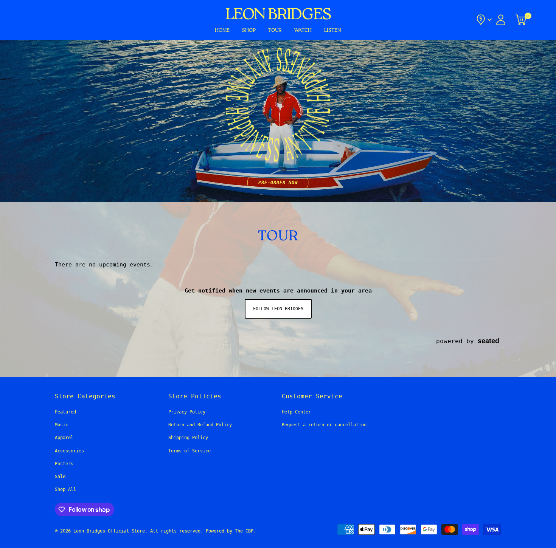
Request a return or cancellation (324, 424)
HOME (222, 30)
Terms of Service (189, 451)
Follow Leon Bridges (278, 308)
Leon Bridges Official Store (109, 531)
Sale (60, 476)
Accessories (69, 451)
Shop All (65, 489)
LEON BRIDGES (278, 15)
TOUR (275, 30)
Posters (64, 463)
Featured (65, 412)
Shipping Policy (188, 437)
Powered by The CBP (229, 531)
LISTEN (332, 30)
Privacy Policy (186, 412)
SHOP (249, 30)
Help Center (296, 412)
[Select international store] (483, 19)
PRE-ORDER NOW (277, 182)
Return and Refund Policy (200, 424)
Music (61, 424)
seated (488, 341)
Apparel (64, 437)
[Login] (501, 19)
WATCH (303, 30)
